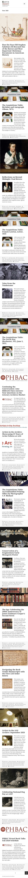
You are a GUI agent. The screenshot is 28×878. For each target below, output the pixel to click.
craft (12, 207)
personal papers (5, 421)
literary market (11, 419)
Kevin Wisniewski (13, 417)
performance (4, 468)
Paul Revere (4, 208)
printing (17, 524)
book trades (8, 705)
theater (19, 468)
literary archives (5, 419)
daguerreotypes (19, 821)
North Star (4, 371)
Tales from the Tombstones (8, 284)
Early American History (6, 822)
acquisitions (13, 136)
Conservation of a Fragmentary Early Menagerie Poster (10, 553)
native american (16, 765)
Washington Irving (13, 83)
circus (19, 583)
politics (22, 868)
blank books (4, 137)
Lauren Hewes (12, 312)
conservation (4, 584)
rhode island (4, 261)
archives (3, 705)
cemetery (23, 314)
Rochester (10, 371)
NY (6, 371)
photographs (4, 524)
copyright (21, 418)
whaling (10, 261)
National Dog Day (14, 822)
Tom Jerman (12, 80)
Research (4, 763)
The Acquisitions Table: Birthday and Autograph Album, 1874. (13, 107)
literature (16, 419)
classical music (5, 765)
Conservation (4, 583)
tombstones (4, 316)
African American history (16, 259)
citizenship (14, 867)
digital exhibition (17, 207)
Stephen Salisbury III (6, 83)
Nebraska (8, 522)
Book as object (21, 763)
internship (14, 584)
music (22, 467)
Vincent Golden (12, 369)
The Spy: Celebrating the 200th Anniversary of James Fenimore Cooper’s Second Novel (13, 612)
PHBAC (19, 417)
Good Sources (19, 80)
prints (19, 822)
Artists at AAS (4, 467)
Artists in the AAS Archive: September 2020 (13, 731)
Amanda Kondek (13, 465)
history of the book (20, 867)
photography (16, 315)
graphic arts (9, 584)
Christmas (15, 81)
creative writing (11, 467)
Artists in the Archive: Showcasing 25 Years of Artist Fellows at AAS (12, 434)
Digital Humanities (5, 314)
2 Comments (16, 261)
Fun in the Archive (8, 762)
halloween (11, 315)
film (9, 765)
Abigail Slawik (12, 582)
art (10, 207)
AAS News (19, 643)
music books (7, 868)
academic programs (6, 207)
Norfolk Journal (18, 522)
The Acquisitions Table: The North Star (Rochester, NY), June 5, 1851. (12, 340)
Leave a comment (6, 84)
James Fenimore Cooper (9, 646)
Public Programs (21, 762)
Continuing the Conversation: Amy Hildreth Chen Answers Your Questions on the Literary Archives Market (13, 390)
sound (22, 765)
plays (9, 468)
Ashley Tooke (12, 703)
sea (8, 261)
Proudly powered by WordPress (8, 876)
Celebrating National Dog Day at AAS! (13, 793)
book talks (17, 418)
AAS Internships (20, 582)
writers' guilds (14, 421)
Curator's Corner (20, 312)
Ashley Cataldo (12, 257)
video (6, 766)
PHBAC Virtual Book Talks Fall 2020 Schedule (13, 839)
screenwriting (15, 468)
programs (20, 646)
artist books (18, 466)
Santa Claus (22, 81)
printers (20, 315)
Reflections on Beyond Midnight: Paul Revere (12, 178)
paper (16, 868)
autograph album (22, 136)
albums (17, 136)
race (20, 765)
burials (19, 314)
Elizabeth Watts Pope (14, 135)
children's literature (8, 81)
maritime (19, 260)
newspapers (21, 370)
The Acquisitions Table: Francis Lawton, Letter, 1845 (12, 231)
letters (11, 260)
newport (22, 260)
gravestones (6, 315)
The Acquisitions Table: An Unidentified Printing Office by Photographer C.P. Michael (13, 492)
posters (18, 584)
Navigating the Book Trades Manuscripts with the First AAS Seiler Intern (13, 672)
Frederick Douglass (14, 370)
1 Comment (16, 371)
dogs (23, 821)
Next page (26, 873)
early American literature (19, 645)
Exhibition (19, 206)
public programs (10, 208)
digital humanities (17, 467)
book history (12, 418)
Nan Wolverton (12, 206)
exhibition (22, 207)
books (3, 81)
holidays (18, 81)
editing (3, 646)
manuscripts (14, 260)
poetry (11, 468)
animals (16, 583)
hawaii (8, 260)
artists (22, 466)
